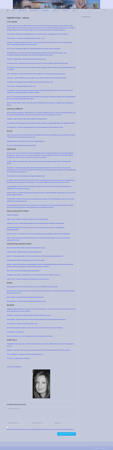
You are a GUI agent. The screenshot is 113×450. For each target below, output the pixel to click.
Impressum (103, 448)
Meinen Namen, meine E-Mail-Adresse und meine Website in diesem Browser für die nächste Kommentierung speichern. (40, 429)
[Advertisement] (93, 29)
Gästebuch (97, 448)
